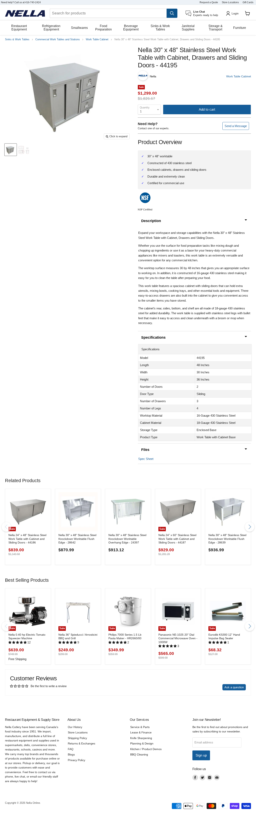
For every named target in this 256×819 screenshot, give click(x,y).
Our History (75, 727)
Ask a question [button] (234, 687)
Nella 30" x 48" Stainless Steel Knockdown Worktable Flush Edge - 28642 (77, 538)
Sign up (201, 755)
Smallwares (79, 27)
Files (145, 450)
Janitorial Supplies (188, 27)
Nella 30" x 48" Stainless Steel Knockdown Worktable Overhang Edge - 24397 (127, 538)
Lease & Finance (141, 732)
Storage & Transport (215, 27)
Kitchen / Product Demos (146, 749)
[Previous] (6, 527)
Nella (153, 76)
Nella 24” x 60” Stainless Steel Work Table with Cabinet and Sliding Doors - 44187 (177, 538)
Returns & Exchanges (81, 743)
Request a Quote (209, 2)
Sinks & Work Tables (160, 27)
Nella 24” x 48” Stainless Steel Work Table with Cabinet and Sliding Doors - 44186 (27, 538)
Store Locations (230, 2)
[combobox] (108, 13)
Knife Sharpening (141, 738)
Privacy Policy (76, 760)
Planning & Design (141, 743)
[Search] (172, 13)
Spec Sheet (145, 458)
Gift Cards (248, 2)
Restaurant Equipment (19, 27)
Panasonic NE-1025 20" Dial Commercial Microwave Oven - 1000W (177, 638)
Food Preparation (103, 27)
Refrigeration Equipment (51, 27)
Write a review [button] (209, 687)
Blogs (71, 754)
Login (235, 13)
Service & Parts (140, 727)
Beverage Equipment (131, 27)
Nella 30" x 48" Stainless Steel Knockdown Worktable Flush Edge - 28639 (227, 538)
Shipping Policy (77, 738)
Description (151, 221)
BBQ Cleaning (139, 754)
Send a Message (236, 126)
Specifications (153, 337)
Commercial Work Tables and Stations (57, 39)
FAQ (70, 749)
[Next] (249, 527)
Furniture (239, 27)
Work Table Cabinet (97, 39)
